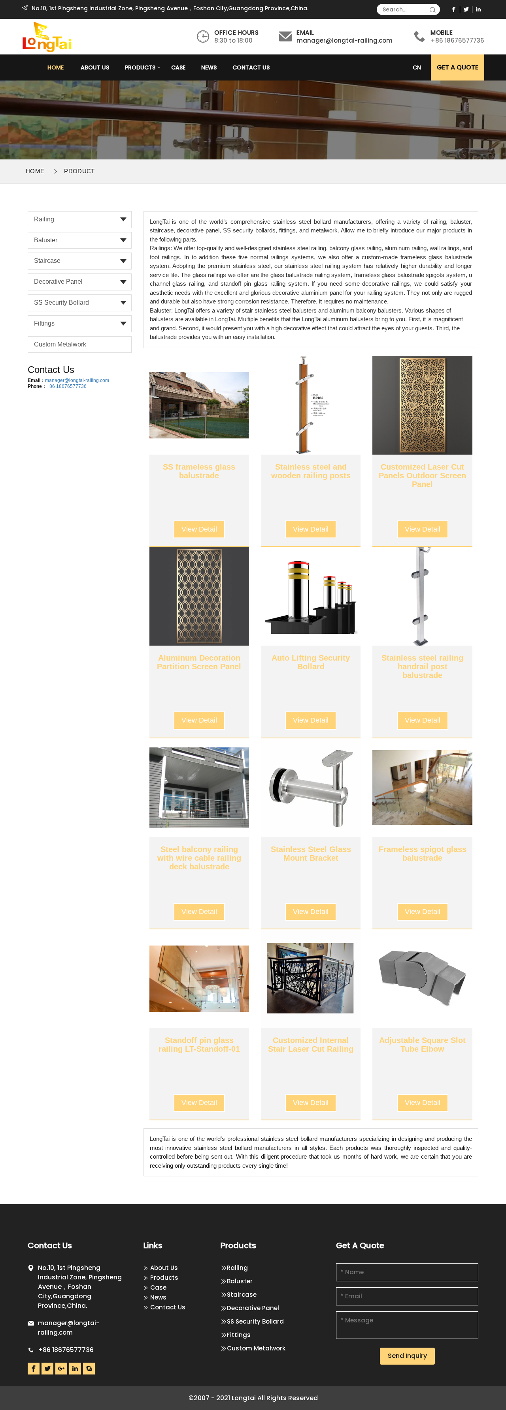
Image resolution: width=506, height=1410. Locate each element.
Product (79, 171)
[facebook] (454, 9)
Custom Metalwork (60, 344)
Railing (44, 219)
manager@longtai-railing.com (344, 40)
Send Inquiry (407, 1355)
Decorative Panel (58, 281)
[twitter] (466, 9)
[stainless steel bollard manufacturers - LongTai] (48, 36)
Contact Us (251, 67)
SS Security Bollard (61, 302)
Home (55, 67)
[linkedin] (478, 9)
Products (140, 67)
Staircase (47, 260)
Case (178, 67)
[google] (61, 1368)
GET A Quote (457, 67)
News (209, 67)
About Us (95, 67)
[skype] (89, 1368)
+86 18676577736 (67, 386)
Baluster (45, 240)
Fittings (44, 323)
